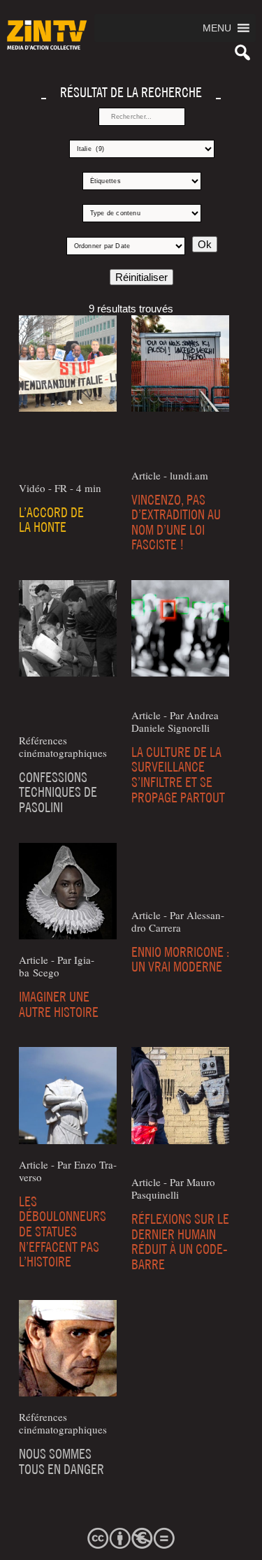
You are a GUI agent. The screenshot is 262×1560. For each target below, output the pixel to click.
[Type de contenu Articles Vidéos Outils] (141, 213)
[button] (217, 28)
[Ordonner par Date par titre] (125, 246)
